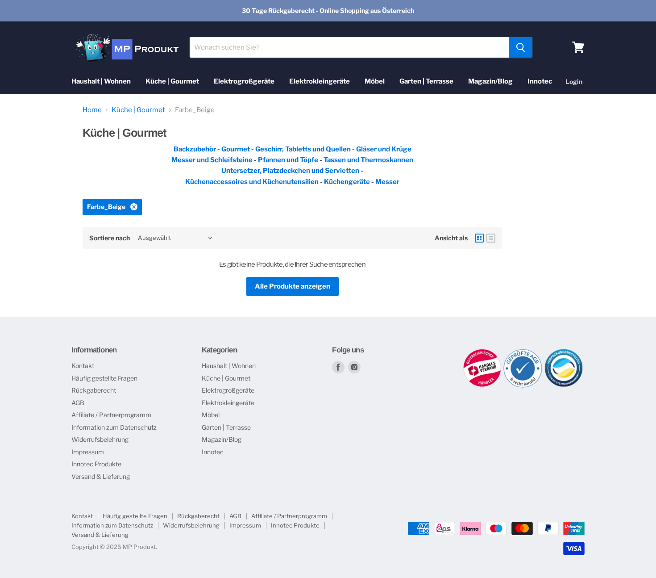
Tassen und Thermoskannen (368, 160)
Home (92, 110)
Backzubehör (195, 149)
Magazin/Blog (490, 81)
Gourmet (236, 149)
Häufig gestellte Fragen (104, 378)
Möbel (375, 81)
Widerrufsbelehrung (100, 439)
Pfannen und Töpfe (288, 160)
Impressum (87, 452)
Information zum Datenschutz (114, 427)
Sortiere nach (109, 238)
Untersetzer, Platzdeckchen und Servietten (290, 171)
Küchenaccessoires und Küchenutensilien (252, 182)
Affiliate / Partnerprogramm (111, 415)
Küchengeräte (347, 182)
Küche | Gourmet (172, 81)
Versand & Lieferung (100, 476)
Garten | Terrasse (426, 81)
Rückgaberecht (93, 390)
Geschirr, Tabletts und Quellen (303, 149)
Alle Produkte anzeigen (292, 286)
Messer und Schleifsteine (212, 160)
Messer (387, 182)
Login (573, 81)
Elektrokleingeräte (319, 81)
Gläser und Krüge (383, 149)
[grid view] (479, 238)
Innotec (539, 81)
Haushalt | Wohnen (101, 81)
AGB (77, 402)
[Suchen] (520, 47)
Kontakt (82, 365)
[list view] (490, 238)
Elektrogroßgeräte (244, 81)
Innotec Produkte (96, 464)
